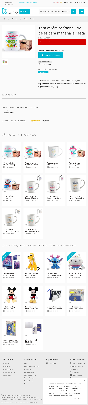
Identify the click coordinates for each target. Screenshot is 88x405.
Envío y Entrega (29, 378)
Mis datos (6, 363)
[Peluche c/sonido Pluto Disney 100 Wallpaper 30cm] (33, 262)
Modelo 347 (9, 4)
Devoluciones (28, 381)
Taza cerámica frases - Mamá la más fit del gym (31, 198)
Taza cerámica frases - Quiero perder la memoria (76, 165)
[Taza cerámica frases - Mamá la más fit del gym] (33, 184)
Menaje (14, 19)
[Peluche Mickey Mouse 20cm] (11, 295)
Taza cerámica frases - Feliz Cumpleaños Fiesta (54, 165)
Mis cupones (7, 375)
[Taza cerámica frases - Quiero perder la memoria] (76, 151)
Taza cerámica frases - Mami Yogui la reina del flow (32, 231)
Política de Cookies (30, 375)
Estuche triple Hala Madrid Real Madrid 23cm (54, 309)
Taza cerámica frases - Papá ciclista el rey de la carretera (76, 198)
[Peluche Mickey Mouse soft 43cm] (33, 295)
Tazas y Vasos (29, 19)
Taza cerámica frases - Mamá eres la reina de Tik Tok (54, 198)
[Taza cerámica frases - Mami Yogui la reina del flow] (33, 217)
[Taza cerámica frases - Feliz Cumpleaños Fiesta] (55, 151)
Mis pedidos (6, 366)
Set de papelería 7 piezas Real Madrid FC (76, 309)
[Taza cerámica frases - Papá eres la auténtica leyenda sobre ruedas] (11, 217)
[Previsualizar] (4, 158)
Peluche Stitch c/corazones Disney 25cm (54, 275)
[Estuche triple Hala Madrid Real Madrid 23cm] (55, 295)
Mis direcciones (7, 369)
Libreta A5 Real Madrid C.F (31, 341)
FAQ (25, 363)
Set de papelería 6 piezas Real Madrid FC (10, 342)
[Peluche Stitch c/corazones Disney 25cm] (55, 262)
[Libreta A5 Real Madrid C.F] (33, 328)
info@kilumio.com (78, 375)
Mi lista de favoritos (9, 372)
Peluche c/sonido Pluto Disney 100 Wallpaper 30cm (31, 275)
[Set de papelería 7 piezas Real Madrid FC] (76, 295)
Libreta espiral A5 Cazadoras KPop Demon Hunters (10, 275)
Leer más (77, 398)
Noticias (26, 384)
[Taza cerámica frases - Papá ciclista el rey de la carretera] (76, 184)
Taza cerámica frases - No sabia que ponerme (31, 165)
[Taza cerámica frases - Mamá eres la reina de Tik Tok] (55, 184)
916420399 (76, 372)
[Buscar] (73, 11)
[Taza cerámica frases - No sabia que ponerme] (33, 151)
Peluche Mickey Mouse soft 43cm (31, 308)
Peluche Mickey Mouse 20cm (9, 308)
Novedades (8, 2)
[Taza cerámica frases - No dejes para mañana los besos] (11, 151)
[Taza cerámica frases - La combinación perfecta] (11, 184)
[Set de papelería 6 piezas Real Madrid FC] (11, 328)
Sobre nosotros (29, 372)
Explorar (23, 11)
